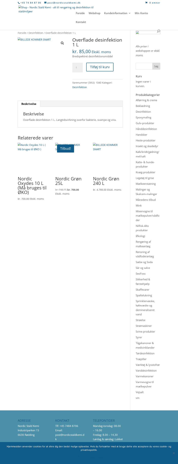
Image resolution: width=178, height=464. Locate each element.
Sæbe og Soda (144, 262)
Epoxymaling (143, 117)
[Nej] (173, 453)
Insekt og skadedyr (147, 146)
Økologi (140, 236)
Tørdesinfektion (145, 353)
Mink (139, 205)
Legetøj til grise (145, 178)
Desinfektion (36, 32)
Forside (80, 13)
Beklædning (143, 106)
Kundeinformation (115, 13)
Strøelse (140, 320)
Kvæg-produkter (145, 172)
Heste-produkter (145, 140)
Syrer (139, 337)
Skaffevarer (142, 289)
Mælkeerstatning (146, 183)
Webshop (94, 13)
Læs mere (97, 457)
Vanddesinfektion (146, 370)
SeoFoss (140, 273)
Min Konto (141, 13)
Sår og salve (143, 268)
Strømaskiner (144, 325)
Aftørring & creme (146, 100)
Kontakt (81, 22)
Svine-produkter (145, 331)
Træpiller (141, 359)
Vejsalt (140, 392)
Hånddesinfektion (146, 129)
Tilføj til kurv (100, 67)
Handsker (141, 134)
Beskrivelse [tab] (28, 104)
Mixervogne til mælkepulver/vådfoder (147, 215)
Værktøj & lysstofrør (148, 364)
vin (137, 398)
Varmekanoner (144, 376)
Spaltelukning (144, 295)
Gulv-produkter (145, 123)
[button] (62, 43)
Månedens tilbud (146, 199)
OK (77, 457)
